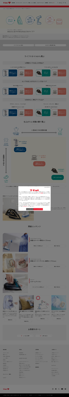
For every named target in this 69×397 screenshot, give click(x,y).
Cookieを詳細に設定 (29, 209)
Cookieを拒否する (47, 187)
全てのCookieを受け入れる (38, 209)
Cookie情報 (41, 193)
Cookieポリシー (26, 206)
